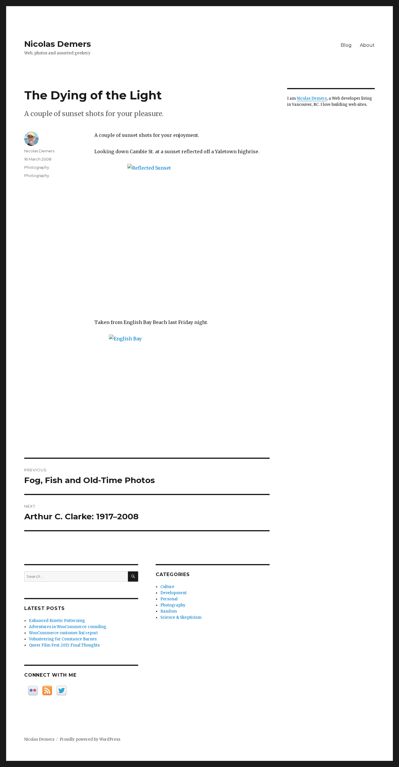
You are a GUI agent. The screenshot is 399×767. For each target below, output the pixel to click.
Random (168, 611)
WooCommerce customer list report (63, 632)
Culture (167, 586)
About (367, 45)
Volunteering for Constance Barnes (63, 639)
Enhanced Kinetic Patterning (57, 620)
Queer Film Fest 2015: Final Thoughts (64, 645)
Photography (36, 167)
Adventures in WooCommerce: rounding (67, 626)
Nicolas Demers (57, 44)
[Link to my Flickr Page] (33, 690)
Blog (346, 45)
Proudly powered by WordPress (90, 739)
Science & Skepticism (181, 617)
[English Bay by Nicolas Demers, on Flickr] (182, 376)
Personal (169, 599)
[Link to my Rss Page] (47, 690)
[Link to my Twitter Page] (61, 690)
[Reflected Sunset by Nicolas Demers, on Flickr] (182, 237)
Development (173, 592)
